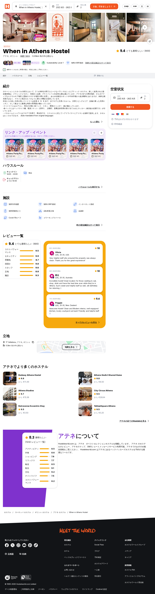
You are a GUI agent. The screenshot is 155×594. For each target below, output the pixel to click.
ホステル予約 (130, 570)
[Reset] (46, 6)
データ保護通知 (11, 589)
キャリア (128, 557)
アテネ (6, 56)
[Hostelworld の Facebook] (7, 545)
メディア (128, 551)
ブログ (97, 551)
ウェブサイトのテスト (69, 589)
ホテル (66, 551)
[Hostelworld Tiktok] (36, 545)
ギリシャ (14, 56)
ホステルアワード (101, 563)
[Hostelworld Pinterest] (30, 545)
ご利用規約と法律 (27, 589)
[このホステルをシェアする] (149, 41)
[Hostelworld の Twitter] (13, 545)
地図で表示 (25, 56)
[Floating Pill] (144, 27)
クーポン (41, 589)
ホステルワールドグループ (135, 545)
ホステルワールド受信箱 (134, 582)
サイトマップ (87, 589)
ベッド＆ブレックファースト (75, 557)
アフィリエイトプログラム (135, 576)
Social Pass (99, 545)
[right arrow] (101, 132)
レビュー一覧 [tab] (42, 76)
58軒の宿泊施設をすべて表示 (98, 63)
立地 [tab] (30, 76)
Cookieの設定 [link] (101, 589)
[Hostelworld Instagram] (18, 545)
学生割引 (97, 576)
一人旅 (97, 570)
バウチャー (53, 589)
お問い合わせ (69, 570)
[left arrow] (94, 132)
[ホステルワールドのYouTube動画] (24, 545)
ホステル (7, 46)
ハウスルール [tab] (17, 76)
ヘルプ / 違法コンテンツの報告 (76, 576)
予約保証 (97, 557)
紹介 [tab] (4, 76)
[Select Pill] (142, 6)
